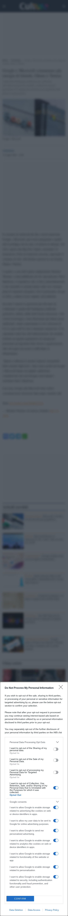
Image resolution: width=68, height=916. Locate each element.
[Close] (62, 688)
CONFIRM (20, 899)
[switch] (55, 749)
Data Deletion (16, 910)
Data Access (34, 910)
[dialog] (34, 799)
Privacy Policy (52, 910)
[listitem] (34, 742)
